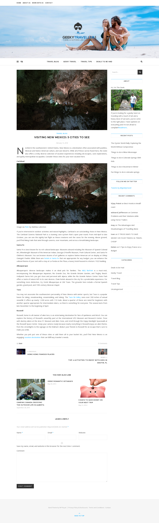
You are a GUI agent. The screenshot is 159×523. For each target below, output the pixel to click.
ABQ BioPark (87, 270)
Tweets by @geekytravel (121, 188)
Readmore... (123, 127)
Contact (49, 3)
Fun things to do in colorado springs (125, 172)
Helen (114, 247)
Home (19, 3)
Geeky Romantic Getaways (60, 381)
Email (50, 432)
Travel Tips (86, 61)
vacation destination (32, 337)
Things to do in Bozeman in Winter (124, 167)
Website (82, 432)
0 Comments (102, 343)
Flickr (27, 227)
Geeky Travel (69, 61)
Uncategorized (117, 289)
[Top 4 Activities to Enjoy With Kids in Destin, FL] (102, 352)
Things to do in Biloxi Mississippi (124, 152)
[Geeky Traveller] (79, 31)
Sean (20, 343)
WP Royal (62, 507)
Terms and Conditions (96, 507)
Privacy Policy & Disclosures (78, 507)
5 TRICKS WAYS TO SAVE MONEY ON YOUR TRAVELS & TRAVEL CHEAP (126, 238)
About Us (26, 3)
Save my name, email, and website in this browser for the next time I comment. (48, 446)
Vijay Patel (116, 203)
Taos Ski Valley (75, 297)
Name (20, 432)
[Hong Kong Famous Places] (21, 352)
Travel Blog (53, 61)
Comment (20, 451)
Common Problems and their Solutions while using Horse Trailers (125, 216)
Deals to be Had (104, 61)
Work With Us (38, 3)
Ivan (113, 234)
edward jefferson (119, 213)
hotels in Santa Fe (51, 258)
